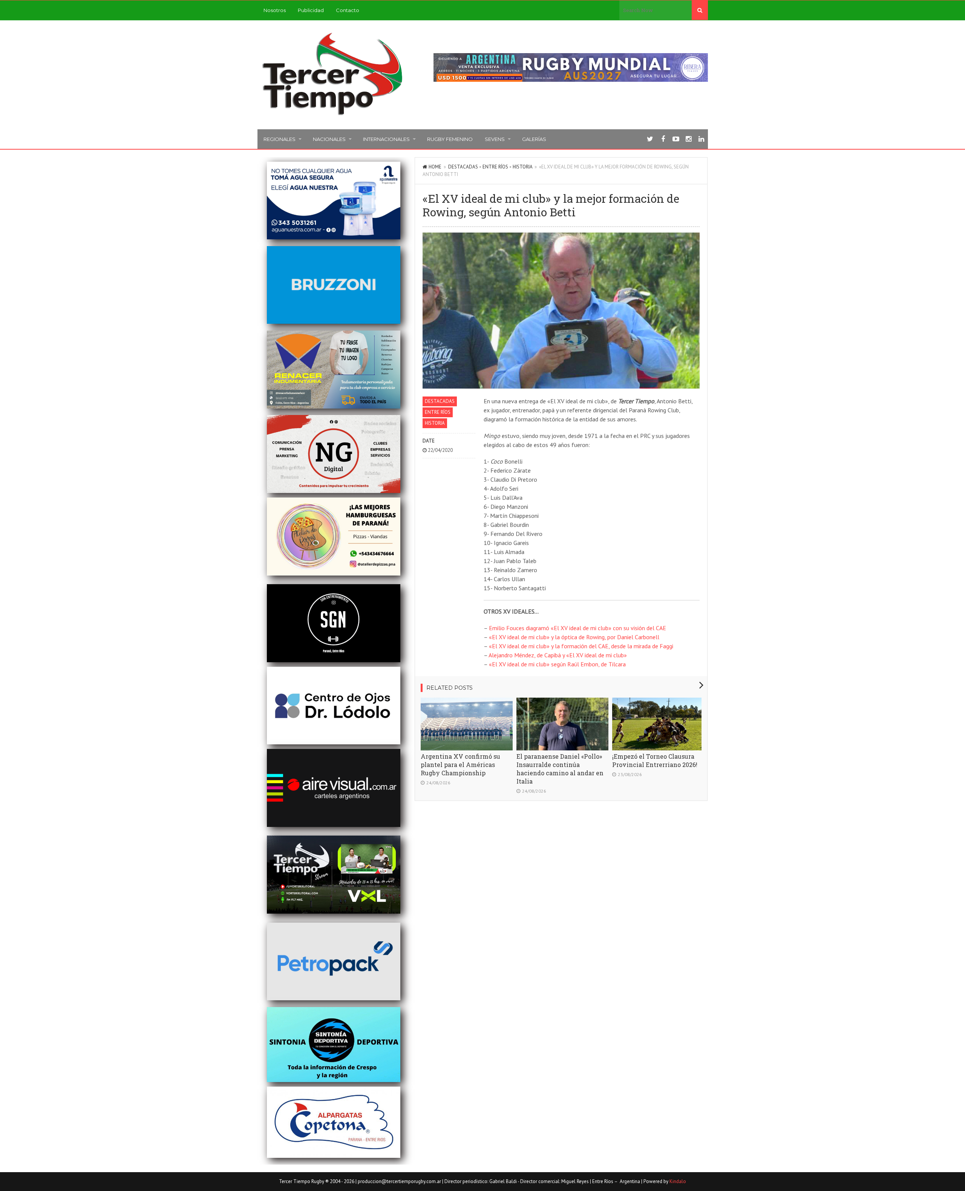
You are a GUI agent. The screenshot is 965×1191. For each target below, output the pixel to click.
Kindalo (677, 1181)
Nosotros (274, 10)
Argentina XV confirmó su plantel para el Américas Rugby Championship (460, 764)
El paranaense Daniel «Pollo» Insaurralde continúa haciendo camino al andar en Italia (560, 768)
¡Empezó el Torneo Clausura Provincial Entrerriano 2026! (654, 760)
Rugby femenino (450, 139)
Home (435, 167)
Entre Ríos (495, 167)
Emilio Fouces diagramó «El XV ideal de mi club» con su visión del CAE (577, 628)
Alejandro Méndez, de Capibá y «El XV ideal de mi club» (558, 655)
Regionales (279, 139)
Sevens (495, 139)
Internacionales (386, 139)
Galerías (534, 139)
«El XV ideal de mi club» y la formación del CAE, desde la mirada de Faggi (581, 646)
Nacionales (329, 139)
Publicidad (311, 10)
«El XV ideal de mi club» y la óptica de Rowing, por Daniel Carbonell (574, 637)
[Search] (700, 10)
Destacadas (463, 167)
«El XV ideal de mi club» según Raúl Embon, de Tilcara (557, 664)
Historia (522, 167)
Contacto (347, 10)
